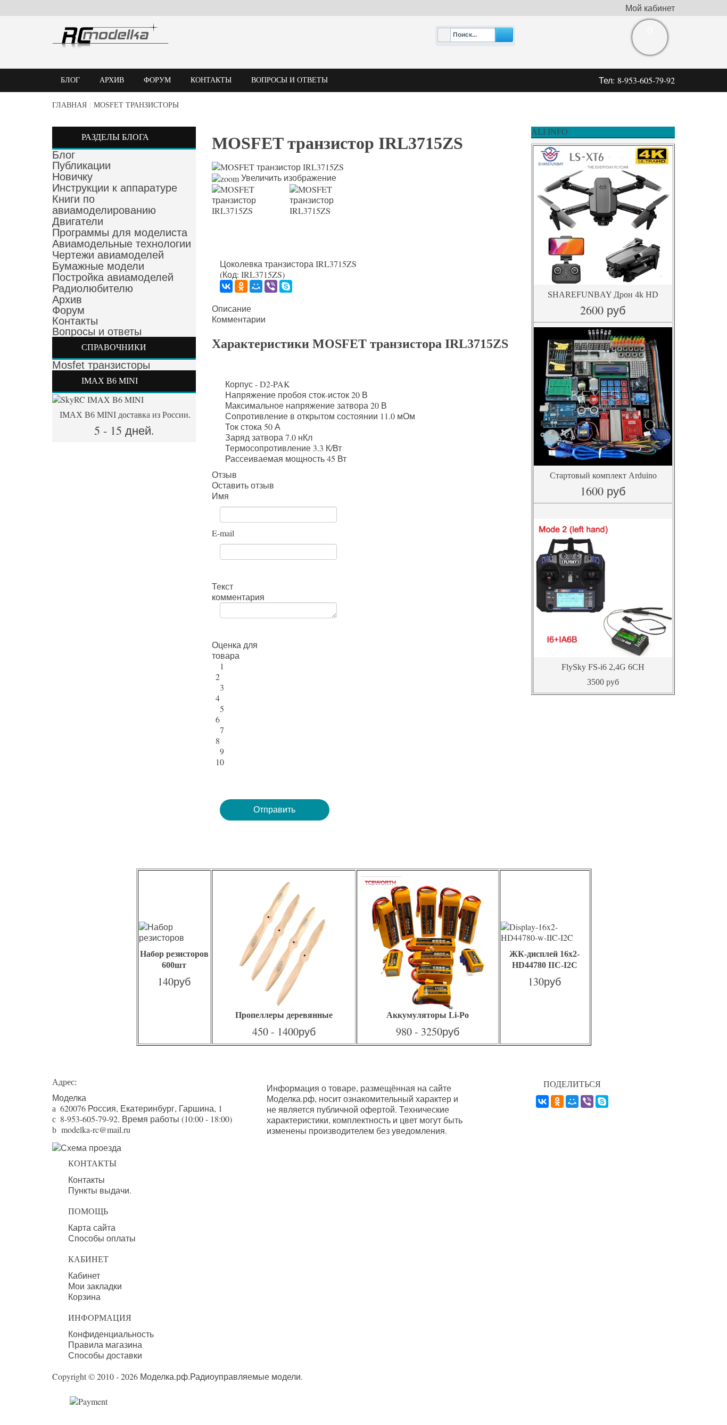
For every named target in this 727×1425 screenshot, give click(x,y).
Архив (67, 299)
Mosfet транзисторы (136, 105)
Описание (231, 308)
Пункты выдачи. (99, 1190)
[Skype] (285, 286)
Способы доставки (105, 1355)
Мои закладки (95, 1286)
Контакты (75, 321)
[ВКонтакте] (226, 286)
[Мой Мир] (256, 286)
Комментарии (239, 319)
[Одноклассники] (241, 286)
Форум (68, 310)
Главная (69, 105)
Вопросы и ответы (97, 331)
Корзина (84, 1296)
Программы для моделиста (119, 232)
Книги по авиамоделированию (104, 204)
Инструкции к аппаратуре (114, 188)
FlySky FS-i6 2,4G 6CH (603, 667)
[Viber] (271, 286)
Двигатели (77, 221)
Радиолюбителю (92, 288)
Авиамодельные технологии (121, 244)
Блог (63, 155)
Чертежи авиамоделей (108, 255)
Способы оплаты (102, 1238)
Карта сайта (91, 1227)
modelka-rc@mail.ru (95, 1129)
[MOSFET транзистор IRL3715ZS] (247, 200)
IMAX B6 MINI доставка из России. (124, 414)
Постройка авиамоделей (113, 277)
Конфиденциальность (111, 1334)
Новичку (72, 177)
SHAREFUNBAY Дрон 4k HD (603, 294)
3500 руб (603, 681)
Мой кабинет (650, 8)
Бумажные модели (98, 266)
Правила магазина (105, 1344)
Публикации (81, 165)
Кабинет (84, 1275)
